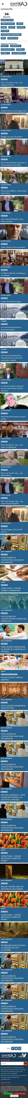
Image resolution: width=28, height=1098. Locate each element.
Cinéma (4, 27)
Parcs (3, 38)
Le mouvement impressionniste (11, 34)
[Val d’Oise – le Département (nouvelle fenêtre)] (22, 1056)
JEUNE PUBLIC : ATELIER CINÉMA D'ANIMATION (11, 589)
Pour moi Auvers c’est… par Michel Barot (12, 474)
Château (19, 23)
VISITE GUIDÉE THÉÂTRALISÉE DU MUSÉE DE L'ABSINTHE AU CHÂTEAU (13, 649)
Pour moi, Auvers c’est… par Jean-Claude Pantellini (12, 502)
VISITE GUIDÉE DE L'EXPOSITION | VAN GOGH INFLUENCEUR (12, 560)
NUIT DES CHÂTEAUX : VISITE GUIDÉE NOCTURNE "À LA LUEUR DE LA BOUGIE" (13, 797)
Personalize (14, 1096)
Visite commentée (17, 53)
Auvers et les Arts (7, 20)
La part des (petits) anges (11, 301)
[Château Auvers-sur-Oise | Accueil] (18, 4)
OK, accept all (8, 1093)
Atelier (4, 46)
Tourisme (4, 53)
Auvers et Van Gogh (8, 23)
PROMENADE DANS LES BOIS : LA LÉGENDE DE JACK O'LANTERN (13, 947)
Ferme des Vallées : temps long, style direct (13, 192)
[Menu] (3, 4)
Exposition (5, 31)
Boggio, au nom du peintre (11, 137)
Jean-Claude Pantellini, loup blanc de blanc (12, 220)
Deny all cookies (20, 1093)
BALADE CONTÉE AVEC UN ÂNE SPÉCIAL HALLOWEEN (12, 888)
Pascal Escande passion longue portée (13, 417)
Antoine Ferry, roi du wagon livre (14, 111)
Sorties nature (12, 38)
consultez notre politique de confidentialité (10, 1078)
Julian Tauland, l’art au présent (13, 247)
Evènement (21, 27)
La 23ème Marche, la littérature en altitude (13, 274)
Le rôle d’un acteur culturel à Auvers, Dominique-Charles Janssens (12, 388)
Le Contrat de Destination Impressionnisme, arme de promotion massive (11, 357)
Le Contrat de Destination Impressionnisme (11, 328)
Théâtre (19, 49)
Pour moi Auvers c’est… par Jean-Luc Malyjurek (12, 446)
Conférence (15, 46)
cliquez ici (6, 1091)
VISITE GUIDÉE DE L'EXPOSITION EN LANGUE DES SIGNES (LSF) (14, 618)
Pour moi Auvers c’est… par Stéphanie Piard (12, 83)
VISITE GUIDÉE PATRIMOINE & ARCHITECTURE (13, 707)
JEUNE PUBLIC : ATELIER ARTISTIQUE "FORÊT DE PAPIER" (11, 858)
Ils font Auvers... (7, 49)
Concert (11, 27)
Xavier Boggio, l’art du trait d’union (11, 530)
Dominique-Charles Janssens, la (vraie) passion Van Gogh (13, 163)
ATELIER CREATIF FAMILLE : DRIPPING (12, 678)
